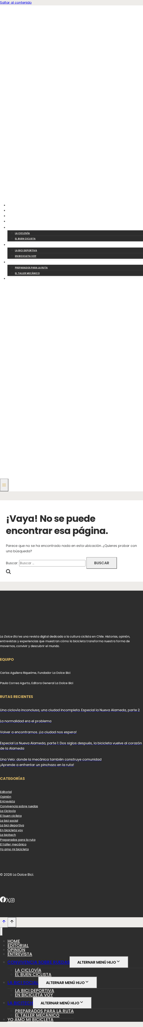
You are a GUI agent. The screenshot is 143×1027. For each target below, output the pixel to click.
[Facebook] (3, 901)
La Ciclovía (8, 811)
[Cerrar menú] (1, 931)
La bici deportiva (26, 250)
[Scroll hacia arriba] (4, 922)
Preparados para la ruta (31, 267)
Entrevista (20, 221)
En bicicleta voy (25, 256)
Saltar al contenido (16, 2)
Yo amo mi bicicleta (28, 278)
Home (15, 205)
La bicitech (8, 835)
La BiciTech (20, 1003)
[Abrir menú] (4, 485)
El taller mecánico (27, 273)
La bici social (9, 821)
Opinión (17, 216)
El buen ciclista (25, 238)
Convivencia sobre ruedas (19, 806)
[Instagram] (12, 901)
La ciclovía (22, 233)
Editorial (18, 210)
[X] (8, 901)
